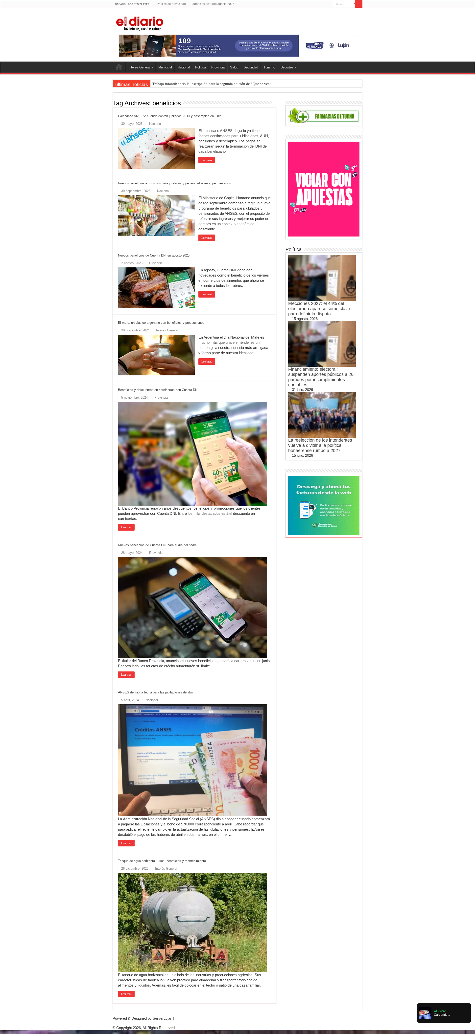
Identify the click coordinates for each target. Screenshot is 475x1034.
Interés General (139, 67)
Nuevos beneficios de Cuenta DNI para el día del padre (157, 545)
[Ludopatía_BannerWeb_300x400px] (323, 189)
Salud (234, 67)
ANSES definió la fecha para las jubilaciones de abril (155, 692)
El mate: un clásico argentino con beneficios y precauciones (161, 322)
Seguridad (251, 67)
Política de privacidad (171, 4)
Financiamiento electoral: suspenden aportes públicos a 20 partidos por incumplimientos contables (321, 377)
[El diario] (139, 23)
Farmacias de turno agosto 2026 (212, 4)
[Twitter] (320, 4)
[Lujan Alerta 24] (237, 45)
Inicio (119, 67)
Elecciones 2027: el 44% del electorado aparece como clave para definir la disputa (319, 308)
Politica (200, 67)
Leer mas (206, 160)
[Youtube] (324, 4)
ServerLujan (162, 1018)
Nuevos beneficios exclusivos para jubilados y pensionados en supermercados (174, 183)
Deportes (287, 67)
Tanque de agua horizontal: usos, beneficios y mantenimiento (162, 861)
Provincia (218, 67)
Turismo (269, 67)
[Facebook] (315, 4)
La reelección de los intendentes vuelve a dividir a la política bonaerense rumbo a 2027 (320, 445)
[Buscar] (358, 4)
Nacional (183, 67)
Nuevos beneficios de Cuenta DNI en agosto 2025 (154, 255)
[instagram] (329, 4)
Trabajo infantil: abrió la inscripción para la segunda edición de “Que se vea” (211, 84)
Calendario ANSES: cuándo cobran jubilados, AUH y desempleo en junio (169, 116)
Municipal (165, 67)
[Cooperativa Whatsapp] (323, 505)
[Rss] (310, 4)
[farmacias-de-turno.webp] (323, 115)
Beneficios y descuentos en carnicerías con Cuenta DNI (158, 390)
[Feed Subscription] (274, 103)
